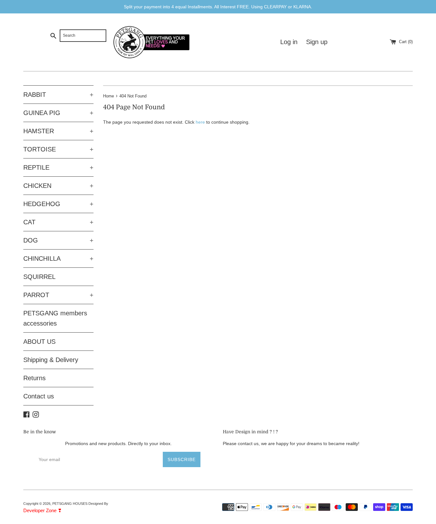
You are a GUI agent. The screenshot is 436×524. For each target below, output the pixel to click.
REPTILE (58, 167)
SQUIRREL (39, 276)
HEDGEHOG (58, 203)
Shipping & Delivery (50, 359)
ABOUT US (39, 341)
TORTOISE (58, 149)
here (200, 122)
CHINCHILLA (58, 258)
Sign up (316, 41)
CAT (58, 222)
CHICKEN (58, 185)
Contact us (38, 396)
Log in (288, 41)
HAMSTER (58, 131)
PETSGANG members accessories (55, 318)
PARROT (58, 294)
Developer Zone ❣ (42, 510)
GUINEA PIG (58, 112)
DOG (58, 240)
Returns (34, 377)
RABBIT (58, 94)
